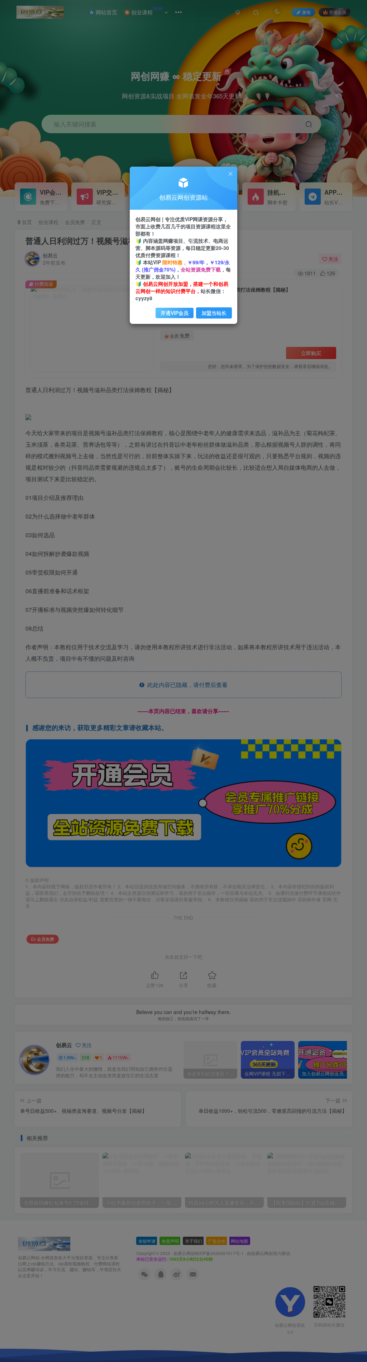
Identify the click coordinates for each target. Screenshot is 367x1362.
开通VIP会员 (175, 312)
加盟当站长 (214, 312)
